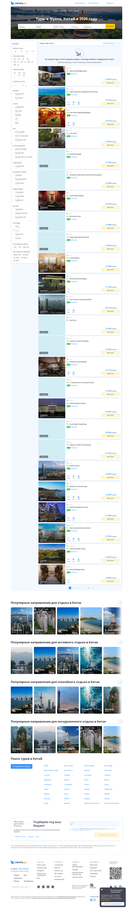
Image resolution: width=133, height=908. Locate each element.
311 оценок (74, 177)
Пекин (86, 784)
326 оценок (74, 157)
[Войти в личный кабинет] (120, 3)
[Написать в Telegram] (101, 3)
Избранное (110, 3)
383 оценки (74, 94)
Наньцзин (47, 784)
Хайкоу (86, 794)
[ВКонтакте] (43, 887)
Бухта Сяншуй (89, 766)
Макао (106, 780)
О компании (58, 865)
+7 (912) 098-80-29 (92, 3)
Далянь (66, 780)
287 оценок (74, 531)
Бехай (46, 766)
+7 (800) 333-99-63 (20, 836)
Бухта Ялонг (68, 770)
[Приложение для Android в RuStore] (120, 887)
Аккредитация (59, 879)
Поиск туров (41, 865)
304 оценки (74, 261)
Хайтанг (107, 794)
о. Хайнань (68, 784)
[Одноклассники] (48, 887)
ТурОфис (75, 869)
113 (89, 588)
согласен (75, 829)
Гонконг (47, 775)
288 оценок (74, 468)
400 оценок (74, 74)
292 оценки (74, 364)
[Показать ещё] (120, 603)
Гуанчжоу (87, 775)
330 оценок (74, 115)
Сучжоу (67, 789)
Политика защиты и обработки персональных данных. (60, 898)
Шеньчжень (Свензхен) (92, 803)
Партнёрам (94, 873)
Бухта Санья (68, 766)
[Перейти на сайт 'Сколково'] (93, 887)
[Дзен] (53, 887)
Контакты (57, 876)
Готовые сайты (77, 877)
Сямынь (87, 789)
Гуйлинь (107, 775)
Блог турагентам (95, 871)
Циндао (87, 798)
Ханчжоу (47, 798)
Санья (106, 784)
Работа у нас (58, 871)
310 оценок (74, 198)
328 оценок (74, 136)
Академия (93, 868)
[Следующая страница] (93, 588)
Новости (57, 868)
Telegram (31, 836)
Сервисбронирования (77, 866)
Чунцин (107, 798)
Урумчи (47, 794)
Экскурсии (40, 871)
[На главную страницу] (20, 3)
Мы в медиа (58, 873)
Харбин (66, 798)
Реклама (93, 876)
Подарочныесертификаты (41, 874)
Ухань (66, 794)
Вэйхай (87, 770)
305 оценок (74, 240)
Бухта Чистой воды (51, 770)
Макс (37, 836)
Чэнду (46, 803)
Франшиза (93, 865)
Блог (38, 878)
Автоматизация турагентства (77, 873)
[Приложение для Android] (116, 887)
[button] (26, 26)
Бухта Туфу (108, 766)
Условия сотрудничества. (39, 898)
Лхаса (86, 780)
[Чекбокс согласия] (70, 830)
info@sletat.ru (18, 878)
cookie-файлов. (105, 900)
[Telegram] (38, 887)
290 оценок (74, 427)
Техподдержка (28, 881)
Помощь (16, 881)
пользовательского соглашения (67, 896)
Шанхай (67, 803)
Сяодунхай (108, 789)
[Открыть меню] (116, 3)
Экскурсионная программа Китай (112, 803)
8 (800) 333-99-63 (80, 3)
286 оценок (74, 572)
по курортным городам (21, 766)
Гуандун (67, 775)
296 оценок (74, 344)
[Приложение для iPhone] (111, 887)
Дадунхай (47, 780)
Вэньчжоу (108, 770)
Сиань (46, 789)
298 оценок (74, 302)
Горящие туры (42, 868)
